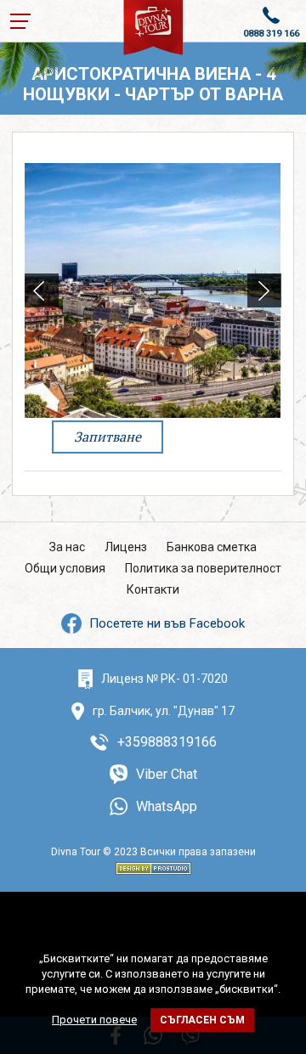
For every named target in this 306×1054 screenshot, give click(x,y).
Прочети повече (94, 1019)
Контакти (153, 589)
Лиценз (126, 547)
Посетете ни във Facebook (167, 623)
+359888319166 (167, 742)
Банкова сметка (212, 547)
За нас (67, 547)
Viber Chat (166, 774)
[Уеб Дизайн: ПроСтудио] (153, 865)
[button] (264, 290)
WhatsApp (166, 806)
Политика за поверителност (203, 568)
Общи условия (65, 568)
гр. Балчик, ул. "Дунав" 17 (164, 711)
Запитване (107, 436)
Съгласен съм (202, 1020)
